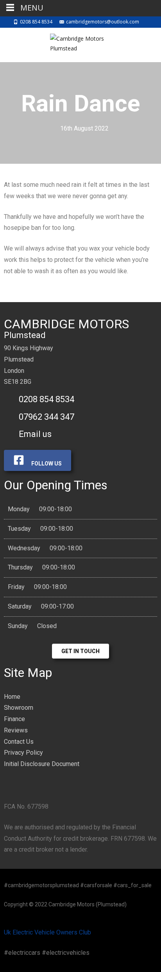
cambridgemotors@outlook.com (102, 21)
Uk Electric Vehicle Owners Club (47, 932)
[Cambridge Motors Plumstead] (80, 43)
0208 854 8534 (36, 21)
